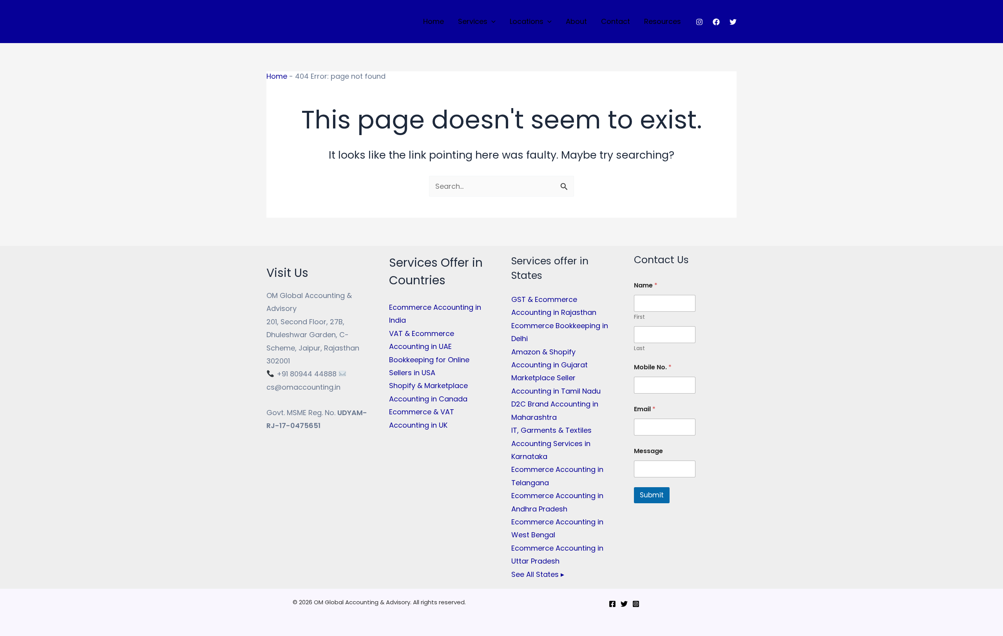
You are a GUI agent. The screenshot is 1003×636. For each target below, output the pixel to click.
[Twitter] (733, 21)
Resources (662, 21)
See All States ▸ (537, 574)
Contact (615, 21)
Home (433, 21)
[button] (491, 21)
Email (644, 409)
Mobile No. (653, 367)
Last (639, 348)
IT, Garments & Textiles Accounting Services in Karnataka (551, 443)
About (576, 21)
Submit (652, 495)
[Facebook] (716, 21)
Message (648, 451)
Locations (526, 21)
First (639, 317)
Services (472, 21)
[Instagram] (699, 21)
